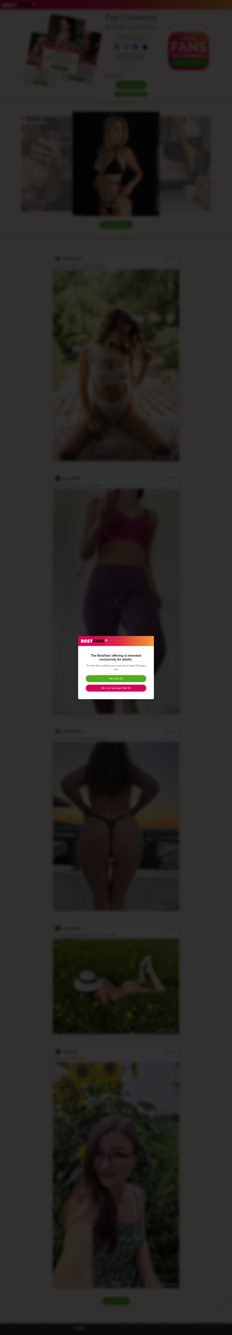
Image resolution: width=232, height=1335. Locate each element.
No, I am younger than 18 (116, 688)
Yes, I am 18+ (116, 678)
